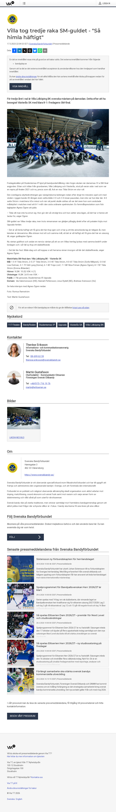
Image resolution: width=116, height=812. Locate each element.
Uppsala (62, 324)
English (19, 799)
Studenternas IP (47, 324)
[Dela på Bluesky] (35, 50)
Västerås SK (76, 324)
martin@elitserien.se (36, 387)
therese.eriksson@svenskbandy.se (43, 360)
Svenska (11, 799)
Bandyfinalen (29, 324)
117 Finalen (14, 324)
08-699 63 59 (37, 356)
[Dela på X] (24, 50)
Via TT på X (12, 783)
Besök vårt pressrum (22, 716)
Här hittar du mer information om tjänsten (25, 756)
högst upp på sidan (80, 307)
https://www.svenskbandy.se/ (39, 474)
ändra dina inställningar (26, 76)
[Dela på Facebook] (14, 50)
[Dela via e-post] (45, 50)
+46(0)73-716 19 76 (40, 383)
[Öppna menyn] (24, 3)
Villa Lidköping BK (95, 324)
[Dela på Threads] (29, 50)
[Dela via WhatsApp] (40, 50)
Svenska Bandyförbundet (40, 44)
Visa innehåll (20, 86)
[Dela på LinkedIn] (19, 50)
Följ (12, 537)
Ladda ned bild (16, 437)
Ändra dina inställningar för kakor (22, 788)
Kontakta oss (37, 777)
